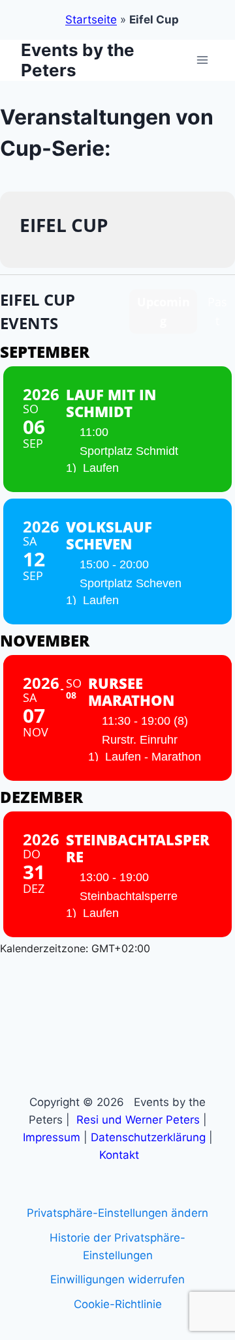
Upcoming (163, 311)
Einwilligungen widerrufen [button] (117, 1279)
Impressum (51, 1137)
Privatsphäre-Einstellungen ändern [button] (117, 1212)
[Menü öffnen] (202, 60)
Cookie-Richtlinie (118, 1304)
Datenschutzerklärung (148, 1137)
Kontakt (119, 1154)
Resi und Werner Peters (138, 1119)
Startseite (91, 19)
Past (217, 311)
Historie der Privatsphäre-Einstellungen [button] (117, 1246)
